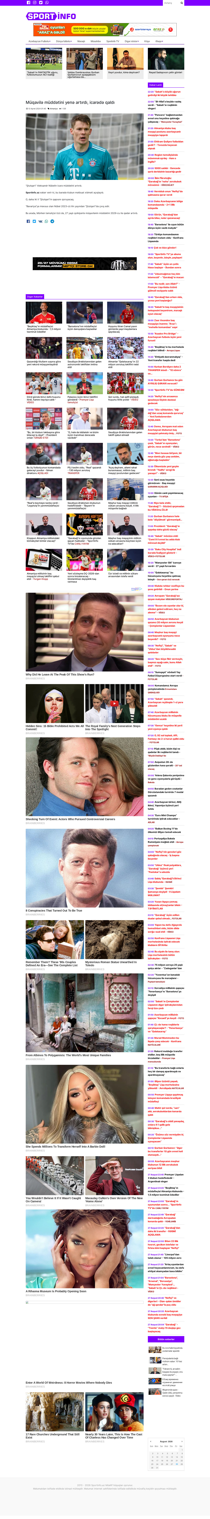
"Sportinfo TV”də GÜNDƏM (169, 389)
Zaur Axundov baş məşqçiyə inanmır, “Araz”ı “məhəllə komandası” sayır (163, 324)
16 (152, 1460)
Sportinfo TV (112, 41)
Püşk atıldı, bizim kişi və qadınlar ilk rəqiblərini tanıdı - (164, 752)
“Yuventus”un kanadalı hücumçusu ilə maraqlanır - (164, 978)
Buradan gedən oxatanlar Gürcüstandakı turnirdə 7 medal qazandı (165, 792)
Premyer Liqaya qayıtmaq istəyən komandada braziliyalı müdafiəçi (165, 1098)
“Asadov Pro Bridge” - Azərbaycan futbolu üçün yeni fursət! (164, 337)
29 (182, 1464)
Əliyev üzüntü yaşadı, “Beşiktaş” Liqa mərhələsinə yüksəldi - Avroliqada (166, 1085)
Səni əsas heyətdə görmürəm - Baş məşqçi (161, 483)
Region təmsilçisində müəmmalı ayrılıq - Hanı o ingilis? (163, 158)
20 (172, 1460)
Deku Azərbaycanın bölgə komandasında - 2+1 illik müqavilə (165, 205)
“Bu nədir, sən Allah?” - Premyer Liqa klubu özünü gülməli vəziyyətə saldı (164, 287)
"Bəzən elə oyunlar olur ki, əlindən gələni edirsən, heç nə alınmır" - (166, 609)
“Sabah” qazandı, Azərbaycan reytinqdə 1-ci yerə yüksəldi (165, 702)
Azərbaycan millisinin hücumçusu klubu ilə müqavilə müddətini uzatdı (165, 715)
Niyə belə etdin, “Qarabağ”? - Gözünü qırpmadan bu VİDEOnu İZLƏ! (166, 506)
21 (177, 1460)
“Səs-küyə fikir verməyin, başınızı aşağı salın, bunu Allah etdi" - (165, 662)
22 (182, 1460)
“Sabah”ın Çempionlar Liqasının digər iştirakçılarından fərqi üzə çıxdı (165, 1005)
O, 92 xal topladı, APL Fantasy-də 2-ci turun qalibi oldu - (166, 739)
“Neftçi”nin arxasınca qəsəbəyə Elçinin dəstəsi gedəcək (163, 400)
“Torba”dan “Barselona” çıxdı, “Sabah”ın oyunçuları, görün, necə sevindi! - (164, 443)
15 (182, 1457)
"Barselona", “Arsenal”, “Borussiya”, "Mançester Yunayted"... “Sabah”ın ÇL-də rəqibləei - (163, 1284)
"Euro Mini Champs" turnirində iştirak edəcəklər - (164, 818)
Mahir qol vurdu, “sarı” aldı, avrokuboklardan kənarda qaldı (164, 1111)
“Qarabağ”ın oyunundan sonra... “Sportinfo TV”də (164, 1204)
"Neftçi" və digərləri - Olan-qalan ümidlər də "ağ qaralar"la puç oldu (164, 1301)
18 (162, 1460)
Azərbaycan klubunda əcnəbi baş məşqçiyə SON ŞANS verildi (165, 1314)
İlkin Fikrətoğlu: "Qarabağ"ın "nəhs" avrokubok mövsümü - (164, 181)
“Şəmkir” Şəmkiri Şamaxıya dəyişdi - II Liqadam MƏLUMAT (164, 892)
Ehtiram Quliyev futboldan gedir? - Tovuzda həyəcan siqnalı (165, 145)
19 (167, 1460)
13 (172, 1457)
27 (172, 1464)
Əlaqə (158, 41)
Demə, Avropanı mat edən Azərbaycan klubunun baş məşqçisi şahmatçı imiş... (165, 430)
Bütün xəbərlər (166, 1339)
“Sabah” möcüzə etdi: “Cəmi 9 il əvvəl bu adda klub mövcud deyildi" (164, 539)
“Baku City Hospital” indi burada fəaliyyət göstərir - (164, 552)
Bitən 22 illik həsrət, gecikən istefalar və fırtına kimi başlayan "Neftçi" (163, 1244)
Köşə (147, 41)
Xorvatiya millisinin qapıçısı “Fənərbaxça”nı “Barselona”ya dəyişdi (166, 991)
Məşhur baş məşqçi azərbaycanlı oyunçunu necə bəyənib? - (164, 636)
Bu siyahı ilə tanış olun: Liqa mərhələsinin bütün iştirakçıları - (164, 955)
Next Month (182, 1441)
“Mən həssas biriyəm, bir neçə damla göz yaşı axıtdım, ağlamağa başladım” (165, 456)
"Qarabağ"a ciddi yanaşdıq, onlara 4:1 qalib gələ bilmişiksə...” (166, 1125)
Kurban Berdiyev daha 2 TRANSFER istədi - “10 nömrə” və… (165, 370)
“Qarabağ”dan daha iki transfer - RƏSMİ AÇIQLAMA (164, 1231)
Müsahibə (96, 41)
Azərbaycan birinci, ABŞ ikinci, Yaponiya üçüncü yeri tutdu (164, 805)
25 (162, 1464)
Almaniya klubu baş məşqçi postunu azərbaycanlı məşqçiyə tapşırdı (164, 132)
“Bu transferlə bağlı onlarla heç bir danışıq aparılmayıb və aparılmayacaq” (166, 1071)
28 (177, 1464)
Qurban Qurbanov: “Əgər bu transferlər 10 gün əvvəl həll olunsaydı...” (165, 1151)
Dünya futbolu (63, 41)
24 (157, 1464)
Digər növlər (131, 41)
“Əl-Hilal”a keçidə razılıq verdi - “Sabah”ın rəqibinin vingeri (164, 105)
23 (152, 1464)
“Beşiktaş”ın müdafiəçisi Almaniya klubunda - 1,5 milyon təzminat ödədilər (166, 1191)
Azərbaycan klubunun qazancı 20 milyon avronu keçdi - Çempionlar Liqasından (165, 622)
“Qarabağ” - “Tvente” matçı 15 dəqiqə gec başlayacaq (164, 1328)
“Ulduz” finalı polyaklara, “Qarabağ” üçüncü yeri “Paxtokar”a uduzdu (164, 868)
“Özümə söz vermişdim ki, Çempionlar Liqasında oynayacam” (166, 1138)
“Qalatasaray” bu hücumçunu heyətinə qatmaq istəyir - (164, 576)
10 (157, 1457)
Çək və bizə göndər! (165, 247)
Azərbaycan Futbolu (39, 41)
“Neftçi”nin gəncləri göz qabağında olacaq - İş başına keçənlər (164, 855)
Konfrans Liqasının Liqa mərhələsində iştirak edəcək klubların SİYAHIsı (164, 941)
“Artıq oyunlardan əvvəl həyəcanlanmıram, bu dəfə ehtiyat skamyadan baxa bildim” (166, 1268)
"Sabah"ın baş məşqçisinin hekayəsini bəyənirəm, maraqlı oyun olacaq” (165, 310)
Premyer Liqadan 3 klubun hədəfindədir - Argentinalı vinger (166, 1178)
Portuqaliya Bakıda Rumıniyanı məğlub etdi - (165, 842)
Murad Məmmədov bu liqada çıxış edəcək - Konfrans (164, 1041)
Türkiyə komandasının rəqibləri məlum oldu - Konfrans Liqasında (165, 238)
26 (167, 1464)
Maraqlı (81, 41)
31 (157, 1467)
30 (152, 1467)
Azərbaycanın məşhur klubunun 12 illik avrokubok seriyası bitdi (164, 1165)
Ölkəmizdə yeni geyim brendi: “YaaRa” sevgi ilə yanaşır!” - (163, 470)
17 (157, 1460)
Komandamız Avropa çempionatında (163, 689)
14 (177, 1457)
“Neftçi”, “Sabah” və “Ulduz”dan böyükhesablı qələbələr (162, 649)
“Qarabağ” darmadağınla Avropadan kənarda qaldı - (162, 1218)
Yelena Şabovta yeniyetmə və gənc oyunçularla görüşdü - (166, 778)
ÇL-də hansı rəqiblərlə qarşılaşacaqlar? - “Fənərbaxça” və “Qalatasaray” (165, 1028)
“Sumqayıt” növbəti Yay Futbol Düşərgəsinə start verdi (165, 675)
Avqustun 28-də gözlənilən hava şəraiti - (165, 765)
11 (162, 1457)
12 (167, 1457)
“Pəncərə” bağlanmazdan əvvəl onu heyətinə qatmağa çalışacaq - (165, 118)
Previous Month (150, 1441)
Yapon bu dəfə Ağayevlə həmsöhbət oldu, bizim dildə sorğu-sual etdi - (165, 928)
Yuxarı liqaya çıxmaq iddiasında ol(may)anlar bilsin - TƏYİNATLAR (165, 905)
